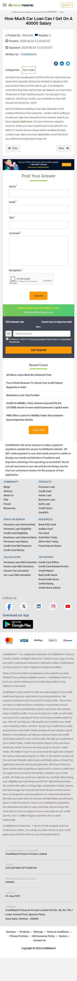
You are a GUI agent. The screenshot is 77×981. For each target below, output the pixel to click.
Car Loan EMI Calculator (17, 575)
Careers (63, 936)
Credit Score (45, 508)
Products (25, 931)
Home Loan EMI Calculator (19, 566)
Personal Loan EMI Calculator (20, 562)
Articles (8, 491)
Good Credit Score (48, 579)
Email (12, 202)
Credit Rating (46, 583)
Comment (15, 233)
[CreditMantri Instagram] (53, 606)
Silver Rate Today (48, 541)
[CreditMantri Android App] (20, 624)
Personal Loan (46, 486)
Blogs (7, 486)
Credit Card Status (14, 550)
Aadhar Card (45, 528)
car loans (47, 90)
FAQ (6, 499)
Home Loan (45, 495)
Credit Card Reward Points (53, 566)
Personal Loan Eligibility (17, 528)
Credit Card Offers (48, 562)
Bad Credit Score (47, 575)
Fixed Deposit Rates (49, 545)
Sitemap (38, 931)
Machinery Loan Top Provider (23, 395)
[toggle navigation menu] (5, 5)
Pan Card (43, 533)
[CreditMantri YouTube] (67, 606)
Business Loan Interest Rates (20, 537)
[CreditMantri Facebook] (9, 606)
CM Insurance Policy (43, 936)
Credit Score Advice (49, 587)
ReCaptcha (16, 270)
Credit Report (46, 570)
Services (11, 931)
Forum (7, 503)
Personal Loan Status (16, 541)
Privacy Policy (52, 339)
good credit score (22, 121)
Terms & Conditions (38, 339)
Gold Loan (44, 503)
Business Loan (46, 499)
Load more (39, 430)
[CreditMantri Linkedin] (38, 606)
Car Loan (28, 70)
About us (9, 495)
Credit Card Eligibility (16, 533)
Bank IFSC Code (47, 524)
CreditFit (43, 512)
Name (13, 186)
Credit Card (44, 491)
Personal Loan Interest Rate (19, 524)
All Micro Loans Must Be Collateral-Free (29, 374)
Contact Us (39, 940)
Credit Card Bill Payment (18, 545)
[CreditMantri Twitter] (23, 606)
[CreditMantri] (20, 5)
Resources (10, 508)
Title (12, 217)
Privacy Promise (18, 936)
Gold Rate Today (47, 537)
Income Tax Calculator (16, 570)
